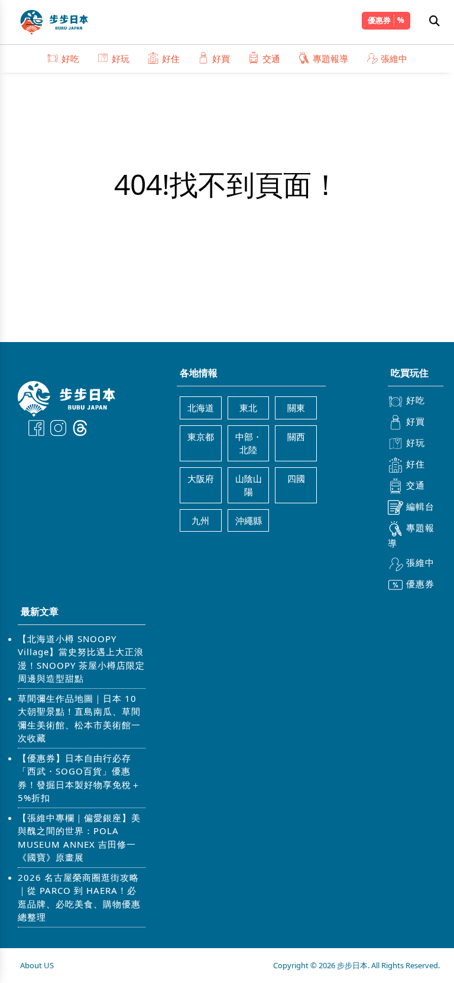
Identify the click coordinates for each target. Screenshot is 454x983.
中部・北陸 (248, 443)
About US (37, 965)
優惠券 (379, 20)
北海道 (200, 408)
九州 (200, 520)
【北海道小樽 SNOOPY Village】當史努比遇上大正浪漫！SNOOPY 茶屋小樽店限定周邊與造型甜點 (81, 659)
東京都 (200, 436)
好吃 (70, 58)
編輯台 (420, 506)
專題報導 (330, 58)
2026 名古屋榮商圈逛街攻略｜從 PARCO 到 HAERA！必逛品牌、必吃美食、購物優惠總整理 (79, 897)
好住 (171, 58)
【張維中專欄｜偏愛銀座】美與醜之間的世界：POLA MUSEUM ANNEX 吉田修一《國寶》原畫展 (79, 838)
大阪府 (200, 478)
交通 (271, 58)
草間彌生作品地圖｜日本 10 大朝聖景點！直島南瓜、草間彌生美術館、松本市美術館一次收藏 (79, 718)
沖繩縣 (248, 520)
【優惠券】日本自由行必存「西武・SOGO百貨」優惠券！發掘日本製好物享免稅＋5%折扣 (79, 778)
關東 (296, 408)
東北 (248, 408)
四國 (296, 478)
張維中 (394, 58)
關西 (296, 436)
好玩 (120, 58)
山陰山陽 (248, 485)
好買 (221, 58)
